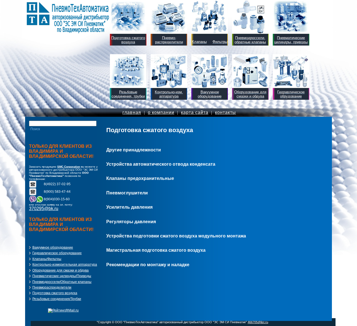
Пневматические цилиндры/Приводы (61, 276)
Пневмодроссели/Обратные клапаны (61, 282)
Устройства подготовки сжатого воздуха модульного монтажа (176, 236)
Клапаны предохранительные (140, 178)
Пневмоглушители (127, 193)
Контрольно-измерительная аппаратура (64, 264)
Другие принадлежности (133, 149)
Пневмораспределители (51, 287)
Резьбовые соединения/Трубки (56, 299)
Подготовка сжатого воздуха (54, 293)
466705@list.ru (258, 322)
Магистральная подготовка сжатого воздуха (156, 250)
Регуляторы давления (131, 221)
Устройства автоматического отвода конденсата (160, 164)
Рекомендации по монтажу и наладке (147, 264)
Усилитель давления (129, 207)
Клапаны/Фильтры (46, 259)
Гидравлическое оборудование (57, 253)
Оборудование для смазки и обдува (60, 270)
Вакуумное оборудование (52, 247)
